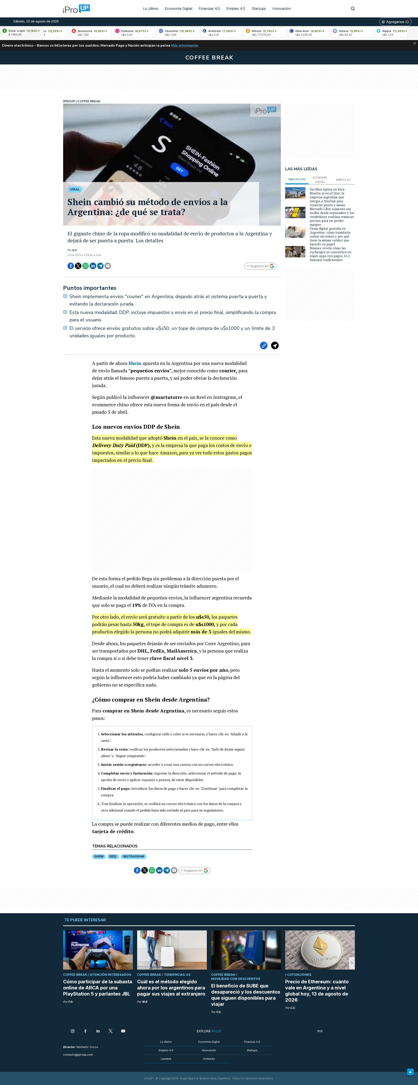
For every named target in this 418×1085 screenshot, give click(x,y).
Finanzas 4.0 (209, 8)
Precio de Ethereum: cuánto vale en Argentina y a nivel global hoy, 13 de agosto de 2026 (317, 991)
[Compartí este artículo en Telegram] (100, 266)
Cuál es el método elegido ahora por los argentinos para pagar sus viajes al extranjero (171, 988)
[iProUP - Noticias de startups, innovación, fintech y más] (75, 8)
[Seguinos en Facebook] (85, 1031)
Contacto (209, 1058)
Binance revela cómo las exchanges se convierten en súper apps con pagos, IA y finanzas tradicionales (330, 254)
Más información (184, 45)
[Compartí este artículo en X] (78, 266)
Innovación (281, 8)
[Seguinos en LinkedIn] (98, 1031)
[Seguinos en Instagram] (73, 1031)
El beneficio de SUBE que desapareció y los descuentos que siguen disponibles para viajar (245, 995)
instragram (133, 856)
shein (98, 856)
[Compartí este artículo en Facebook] (70, 266)
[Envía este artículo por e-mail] (107, 266)
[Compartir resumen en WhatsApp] (275, 345)
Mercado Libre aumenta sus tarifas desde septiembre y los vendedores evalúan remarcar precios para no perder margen (332, 217)
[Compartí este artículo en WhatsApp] (85, 266)
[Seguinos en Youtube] (123, 1031)
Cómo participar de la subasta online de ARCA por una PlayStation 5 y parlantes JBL (97, 988)
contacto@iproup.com (78, 1054)
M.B (144, 1001)
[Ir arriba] (410, 1072)
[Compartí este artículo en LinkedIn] (93, 266)
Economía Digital (178, 8)
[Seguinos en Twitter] (111, 1031)
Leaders (166, 1058)
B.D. (74, 250)
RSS (320, 1031)
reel (113, 856)
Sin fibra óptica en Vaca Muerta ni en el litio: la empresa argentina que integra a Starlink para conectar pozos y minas (327, 197)
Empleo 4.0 (235, 8)
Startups (259, 8)
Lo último (150, 8)
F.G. (70, 1001)
